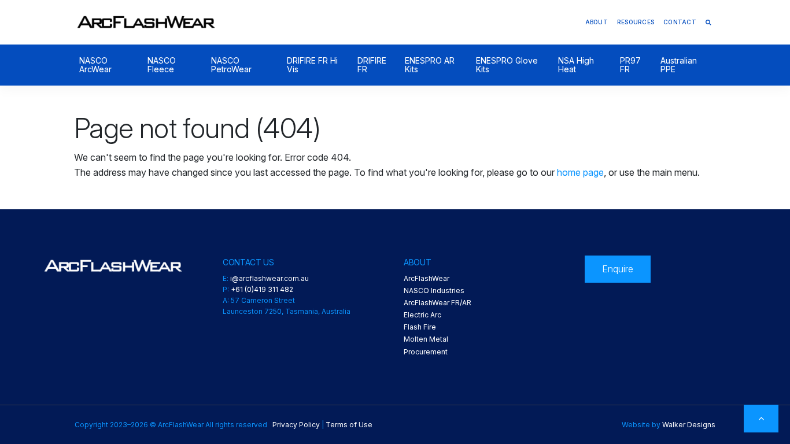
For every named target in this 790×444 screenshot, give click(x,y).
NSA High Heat (576, 65)
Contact (679, 21)
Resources (635, 21)
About (596, 21)
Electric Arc (422, 314)
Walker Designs (688, 424)
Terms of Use (349, 424)
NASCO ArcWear (95, 65)
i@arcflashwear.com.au (269, 278)
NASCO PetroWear (231, 65)
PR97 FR (630, 65)
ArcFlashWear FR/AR (437, 302)
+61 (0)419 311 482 (262, 289)
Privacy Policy (296, 424)
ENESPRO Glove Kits (507, 65)
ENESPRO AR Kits (430, 65)
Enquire (617, 269)
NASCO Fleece (161, 65)
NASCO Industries (434, 290)
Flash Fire (420, 327)
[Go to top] (761, 418)
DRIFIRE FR (371, 65)
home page (580, 172)
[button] (708, 22)
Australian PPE (678, 65)
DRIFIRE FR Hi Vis (312, 65)
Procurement (426, 351)
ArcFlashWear (426, 278)
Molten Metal (426, 339)
